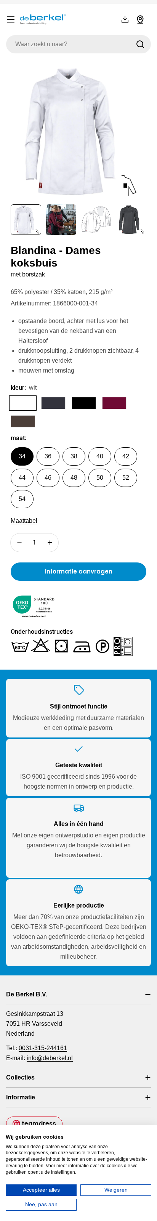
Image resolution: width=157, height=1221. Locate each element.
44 (22, 477)
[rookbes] (114, 403)
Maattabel (24, 520)
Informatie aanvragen (78, 571)
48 (73, 477)
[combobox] (78, 44)
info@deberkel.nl (50, 1058)
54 (22, 499)
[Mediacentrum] (125, 19)
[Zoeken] (140, 44)
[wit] (23, 403)
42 (125, 456)
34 (22, 456)
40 (99, 456)
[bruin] (23, 421)
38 (73, 456)
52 (125, 477)
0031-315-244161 (43, 1048)
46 (48, 477)
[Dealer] (140, 19)
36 (48, 456)
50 (99, 477)
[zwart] (84, 403)
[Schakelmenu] (10, 19)
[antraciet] (53, 403)
